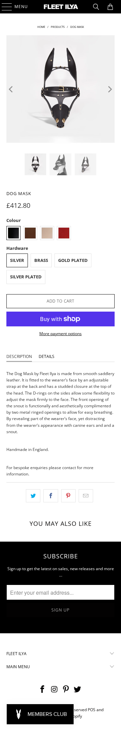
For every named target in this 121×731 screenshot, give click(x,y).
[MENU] (3, 6)
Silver (17, 260)
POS (91, 710)
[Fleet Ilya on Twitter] (78, 689)
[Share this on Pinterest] (68, 495)
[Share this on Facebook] (50, 495)
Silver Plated (26, 277)
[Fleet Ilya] (60, 6)
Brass (41, 260)
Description (19, 356)
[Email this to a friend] (86, 495)
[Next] (109, 89)
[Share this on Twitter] (33, 495)
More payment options (60, 333)
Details (46, 356)
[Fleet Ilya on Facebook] (43, 689)
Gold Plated (73, 260)
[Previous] (11, 89)
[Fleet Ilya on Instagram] (54, 689)
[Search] (96, 6)
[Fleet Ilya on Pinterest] (66, 689)
